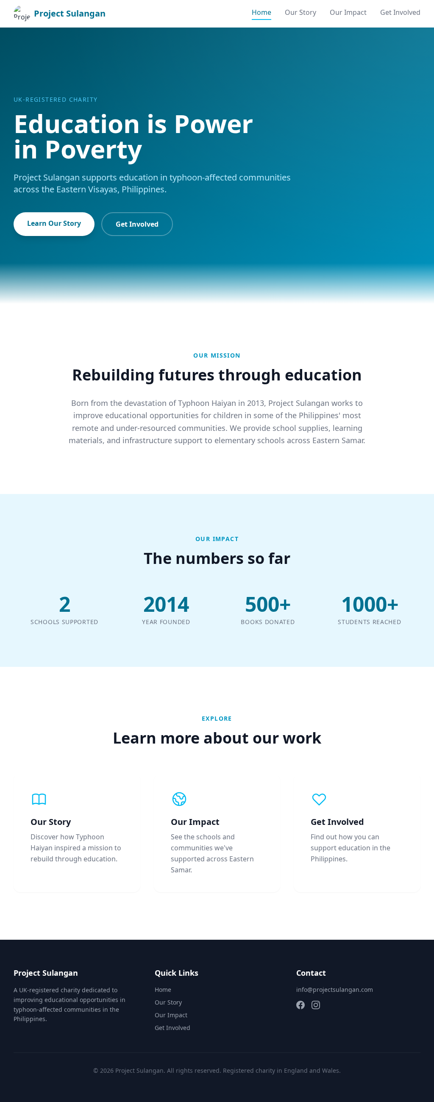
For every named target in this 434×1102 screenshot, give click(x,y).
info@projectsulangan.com (334, 989)
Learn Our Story (54, 223)
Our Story (300, 12)
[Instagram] (316, 1005)
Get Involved (400, 12)
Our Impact (348, 12)
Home (261, 12)
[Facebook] (300, 1005)
